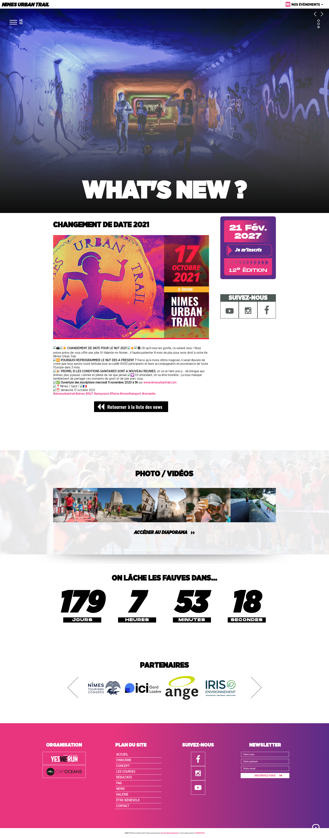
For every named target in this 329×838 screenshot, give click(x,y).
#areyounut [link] (101, 393)
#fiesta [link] (114, 393)
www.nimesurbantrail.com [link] (159, 382)
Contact (122, 805)
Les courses (125, 771)
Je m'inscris (248, 250)
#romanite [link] (149, 393)
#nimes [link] (80, 393)
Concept (123, 765)
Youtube (229, 309)
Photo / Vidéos (164, 474)
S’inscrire (123, 760)
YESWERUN (200, 833)
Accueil (122, 754)
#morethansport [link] (130, 393)
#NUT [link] (89, 393)
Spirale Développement (170, 833)
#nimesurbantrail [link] (64, 393)
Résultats (124, 777)
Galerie (122, 794)
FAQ (119, 783)
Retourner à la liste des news (134, 406)
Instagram (248, 309)
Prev (73, 687)
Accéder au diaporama (160, 532)
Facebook (266, 309)
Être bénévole (128, 800)
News (120, 788)
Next (256, 687)
